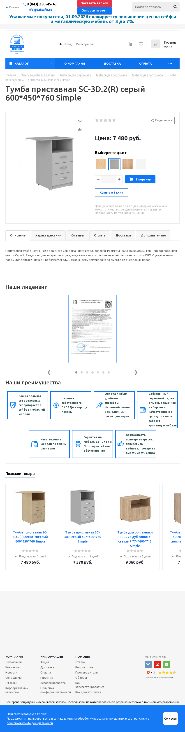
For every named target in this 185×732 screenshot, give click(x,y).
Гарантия (46, 677)
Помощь (82, 656)
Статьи (80, 662)
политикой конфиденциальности (30, 723)
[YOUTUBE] (157, 664)
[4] (110, 120)
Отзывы (11, 682)
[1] (97, 120)
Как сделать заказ (88, 692)
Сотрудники (13, 677)
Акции (44, 662)
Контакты (12, 667)
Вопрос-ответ (85, 667)
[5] (114, 120)
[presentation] (49, 371)
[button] (76, 372)
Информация (51, 656)
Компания (14, 656)
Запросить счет (94, 10)
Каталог (22, 63)
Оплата (145, 63)
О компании (74, 63)
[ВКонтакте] (148, 664)
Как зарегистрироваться (89, 684)
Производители (86, 672)
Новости (11, 672)
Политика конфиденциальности (55, 690)
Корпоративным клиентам (16, 690)
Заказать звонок (94, 3)
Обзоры (81, 677)
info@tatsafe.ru (40, 10)
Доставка (112, 63)
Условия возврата (53, 682)
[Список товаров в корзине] (164, 47)
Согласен (170, 718)
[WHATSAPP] (166, 664)
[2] (101, 120)
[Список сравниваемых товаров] (130, 45)
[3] (106, 120)
